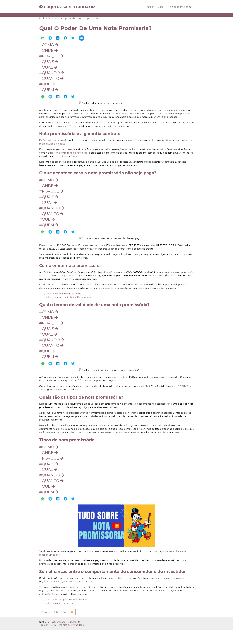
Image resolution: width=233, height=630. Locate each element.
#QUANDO (50, 73)
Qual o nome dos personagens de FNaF (65, 599)
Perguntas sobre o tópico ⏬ (57, 612)
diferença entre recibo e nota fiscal (68, 153)
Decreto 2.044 (62, 590)
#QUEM (47, 89)
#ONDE (46, 50)
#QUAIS (47, 61)
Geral (161, 7)
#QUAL (46, 67)
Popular (149, 7)
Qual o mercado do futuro (58, 603)
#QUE (45, 84)
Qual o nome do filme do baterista (62, 293)
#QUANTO (49, 78)
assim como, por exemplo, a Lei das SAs (70, 581)
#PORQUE (49, 56)
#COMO (47, 44)
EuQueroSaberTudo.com (69, 7)
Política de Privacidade (180, 7)
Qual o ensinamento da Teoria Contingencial (68, 297)
